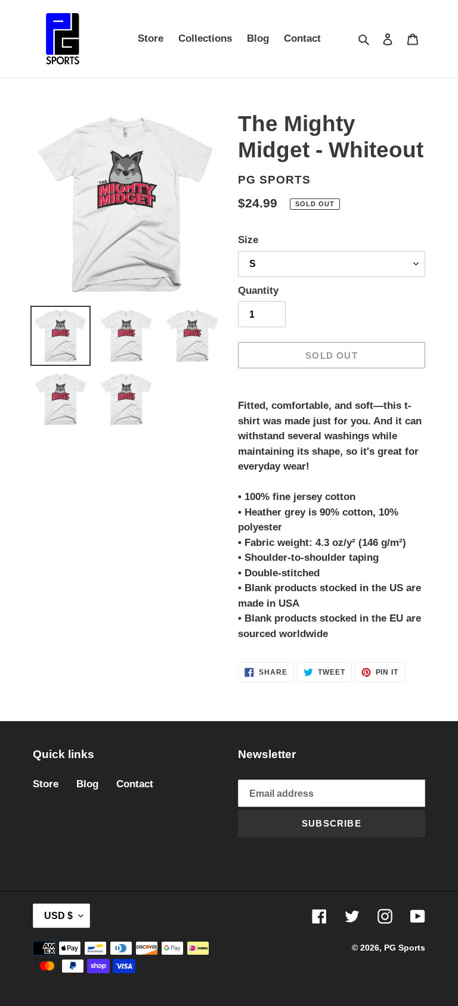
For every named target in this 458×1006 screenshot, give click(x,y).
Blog (87, 784)
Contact (134, 784)
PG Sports (404, 947)
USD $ (58, 916)
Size (248, 240)
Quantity (258, 290)
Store (45, 784)
